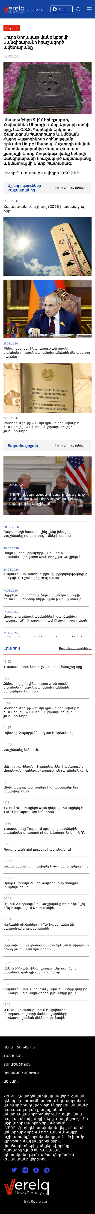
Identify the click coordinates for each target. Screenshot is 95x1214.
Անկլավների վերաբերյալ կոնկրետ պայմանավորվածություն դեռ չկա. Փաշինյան (42, 555)
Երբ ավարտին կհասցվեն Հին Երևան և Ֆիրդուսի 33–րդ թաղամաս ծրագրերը (46, 947)
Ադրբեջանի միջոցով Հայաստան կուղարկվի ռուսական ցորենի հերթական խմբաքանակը (42, 597)
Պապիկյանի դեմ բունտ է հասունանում (37, 850)
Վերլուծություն (19, 1047)
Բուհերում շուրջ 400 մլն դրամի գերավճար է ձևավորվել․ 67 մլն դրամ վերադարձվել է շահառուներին (41, 712)
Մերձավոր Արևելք (21, 1073)
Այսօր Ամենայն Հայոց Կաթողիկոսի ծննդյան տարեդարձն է (41, 885)
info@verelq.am (37, 1201)
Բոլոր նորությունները (75, 648)
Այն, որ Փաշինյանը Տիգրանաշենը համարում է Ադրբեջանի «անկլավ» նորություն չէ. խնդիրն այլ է (45, 769)
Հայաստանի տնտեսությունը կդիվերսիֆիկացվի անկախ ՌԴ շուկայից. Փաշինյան (45, 576)
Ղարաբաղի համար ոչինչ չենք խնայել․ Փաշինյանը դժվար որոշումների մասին (37, 534)
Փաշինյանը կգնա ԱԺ (21, 750)
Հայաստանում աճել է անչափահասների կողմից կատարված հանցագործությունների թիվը (45, 991)
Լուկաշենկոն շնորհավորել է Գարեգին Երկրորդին (46, 866)
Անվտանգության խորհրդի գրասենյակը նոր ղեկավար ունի (41, 789)
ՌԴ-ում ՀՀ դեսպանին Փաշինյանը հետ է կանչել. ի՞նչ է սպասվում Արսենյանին (44, 906)
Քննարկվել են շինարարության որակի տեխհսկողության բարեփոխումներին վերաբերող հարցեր (36, 688)
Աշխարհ (11, 1081)
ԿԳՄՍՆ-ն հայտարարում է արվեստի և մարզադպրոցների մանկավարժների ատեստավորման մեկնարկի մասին (36, 1014)
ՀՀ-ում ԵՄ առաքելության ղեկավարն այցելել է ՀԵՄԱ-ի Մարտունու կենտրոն (43, 810)
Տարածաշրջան (17, 1064)
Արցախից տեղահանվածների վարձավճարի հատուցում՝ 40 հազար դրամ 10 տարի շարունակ (45, 618)
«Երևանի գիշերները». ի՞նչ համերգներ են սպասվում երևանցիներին (38, 926)
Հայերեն (11, 28)
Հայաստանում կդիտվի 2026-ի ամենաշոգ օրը (42, 667)
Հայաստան (13, 1056)
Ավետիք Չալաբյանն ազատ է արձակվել (37, 733)
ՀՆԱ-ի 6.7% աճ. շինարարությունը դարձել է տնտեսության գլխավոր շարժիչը (39, 970)
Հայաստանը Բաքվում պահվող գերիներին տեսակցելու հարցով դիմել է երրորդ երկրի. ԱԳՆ (44, 831)
